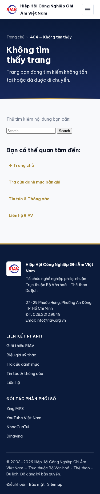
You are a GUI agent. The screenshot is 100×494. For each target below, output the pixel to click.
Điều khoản (16, 484)
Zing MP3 (15, 408)
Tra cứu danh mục (22, 364)
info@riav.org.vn (51, 320)
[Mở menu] (88, 9)
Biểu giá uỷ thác (21, 354)
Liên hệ (13, 382)
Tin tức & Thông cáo (29, 198)
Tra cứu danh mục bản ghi (34, 182)
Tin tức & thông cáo (24, 373)
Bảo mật (37, 484)
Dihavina (14, 436)
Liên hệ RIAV (21, 215)
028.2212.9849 (47, 314)
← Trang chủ (21, 165)
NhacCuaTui (17, 426)
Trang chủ (15, 37)
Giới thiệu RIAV (20, 345)
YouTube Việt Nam (23, 417)
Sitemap (54, 484)
